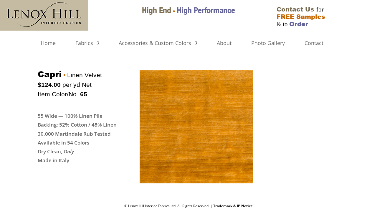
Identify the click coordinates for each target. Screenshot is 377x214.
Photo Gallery (268, 43)
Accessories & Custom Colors (155, 43)
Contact (314, 43)
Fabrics (84, 43)
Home (48, 43)
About (224, 43)
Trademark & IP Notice (233, 205)
